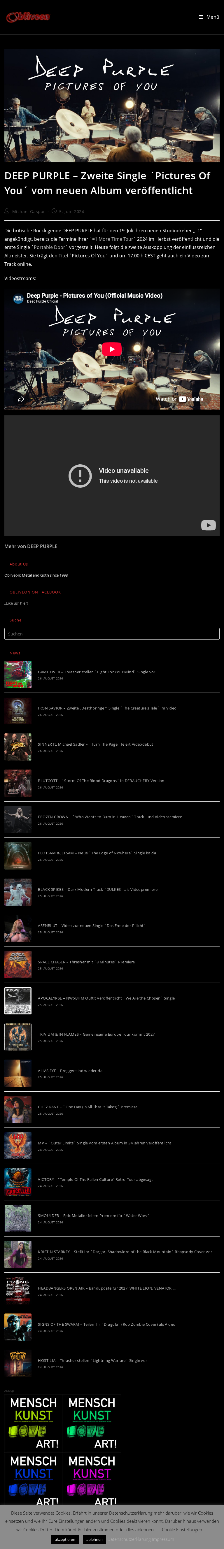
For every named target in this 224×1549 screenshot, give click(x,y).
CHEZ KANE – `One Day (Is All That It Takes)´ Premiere (87, 1106)
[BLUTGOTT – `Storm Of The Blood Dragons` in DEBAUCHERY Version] (18, 783)
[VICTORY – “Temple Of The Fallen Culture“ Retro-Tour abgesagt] (18, 1181)
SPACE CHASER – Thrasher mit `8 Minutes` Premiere (86, 962)
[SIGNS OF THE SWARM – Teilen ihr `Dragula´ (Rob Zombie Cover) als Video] (18, 1327)
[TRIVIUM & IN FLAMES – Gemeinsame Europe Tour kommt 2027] (18, 1037)
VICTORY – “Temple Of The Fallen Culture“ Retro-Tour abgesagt (95, 1179)
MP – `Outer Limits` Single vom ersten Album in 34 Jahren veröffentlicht (104, 1143)
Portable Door (49, 247)
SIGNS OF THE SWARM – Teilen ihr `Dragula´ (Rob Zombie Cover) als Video (106, 1324)
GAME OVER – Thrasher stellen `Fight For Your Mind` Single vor (96, 672)
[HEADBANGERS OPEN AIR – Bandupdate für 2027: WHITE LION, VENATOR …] (18, 1290)
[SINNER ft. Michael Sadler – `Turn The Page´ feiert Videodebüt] (18, 747)
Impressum (163, 1539)
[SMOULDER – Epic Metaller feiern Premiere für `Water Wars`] (18, 1218)
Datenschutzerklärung (129, 1539)
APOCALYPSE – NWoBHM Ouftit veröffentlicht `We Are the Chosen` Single (106, 998)
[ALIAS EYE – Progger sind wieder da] (18, 1073)
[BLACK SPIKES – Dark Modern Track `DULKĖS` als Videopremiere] (18, 892)
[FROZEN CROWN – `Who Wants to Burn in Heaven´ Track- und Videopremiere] (18, 819)
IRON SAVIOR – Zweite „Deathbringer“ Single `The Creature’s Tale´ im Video (107, 708)
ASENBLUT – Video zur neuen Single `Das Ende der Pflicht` (92, 925)
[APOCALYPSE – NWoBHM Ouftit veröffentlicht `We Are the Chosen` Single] (18, 1000)
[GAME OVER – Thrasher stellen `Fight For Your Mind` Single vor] (18, 674)
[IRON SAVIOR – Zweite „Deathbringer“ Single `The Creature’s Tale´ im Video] (18, 710)
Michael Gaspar (28, 211)
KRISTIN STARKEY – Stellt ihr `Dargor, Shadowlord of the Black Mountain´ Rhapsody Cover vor (125, 1251)
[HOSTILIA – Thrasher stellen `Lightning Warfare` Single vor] (18, 1363)
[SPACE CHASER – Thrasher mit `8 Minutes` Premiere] (18, 964)
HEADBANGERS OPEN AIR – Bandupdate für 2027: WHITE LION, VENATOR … (107, 1288)
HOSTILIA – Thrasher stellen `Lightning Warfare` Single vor (92, 1360)
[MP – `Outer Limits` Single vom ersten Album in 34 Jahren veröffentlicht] (18, 1145)
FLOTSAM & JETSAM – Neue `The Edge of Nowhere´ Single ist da (97, 853)
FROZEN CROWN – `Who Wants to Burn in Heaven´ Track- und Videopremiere (110, 816)
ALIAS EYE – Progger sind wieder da (70, 1070)
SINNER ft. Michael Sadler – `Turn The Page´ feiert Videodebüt (95, 744)
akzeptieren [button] (65, 1539)
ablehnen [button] (94, 1539)
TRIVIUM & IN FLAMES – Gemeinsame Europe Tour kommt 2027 (96, 1034)
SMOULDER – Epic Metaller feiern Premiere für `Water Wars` (94, 1215)
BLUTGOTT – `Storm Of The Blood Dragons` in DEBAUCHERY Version (101, 780)
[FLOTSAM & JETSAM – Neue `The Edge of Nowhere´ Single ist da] (18, 855)
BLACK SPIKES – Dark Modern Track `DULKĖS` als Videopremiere (98, 889)
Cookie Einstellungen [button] (182, 1529)
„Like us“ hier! (16, 603)
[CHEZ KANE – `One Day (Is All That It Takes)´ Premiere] (18, 1109)
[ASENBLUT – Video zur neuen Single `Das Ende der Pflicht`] (18, 928)
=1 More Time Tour (112, 239)
